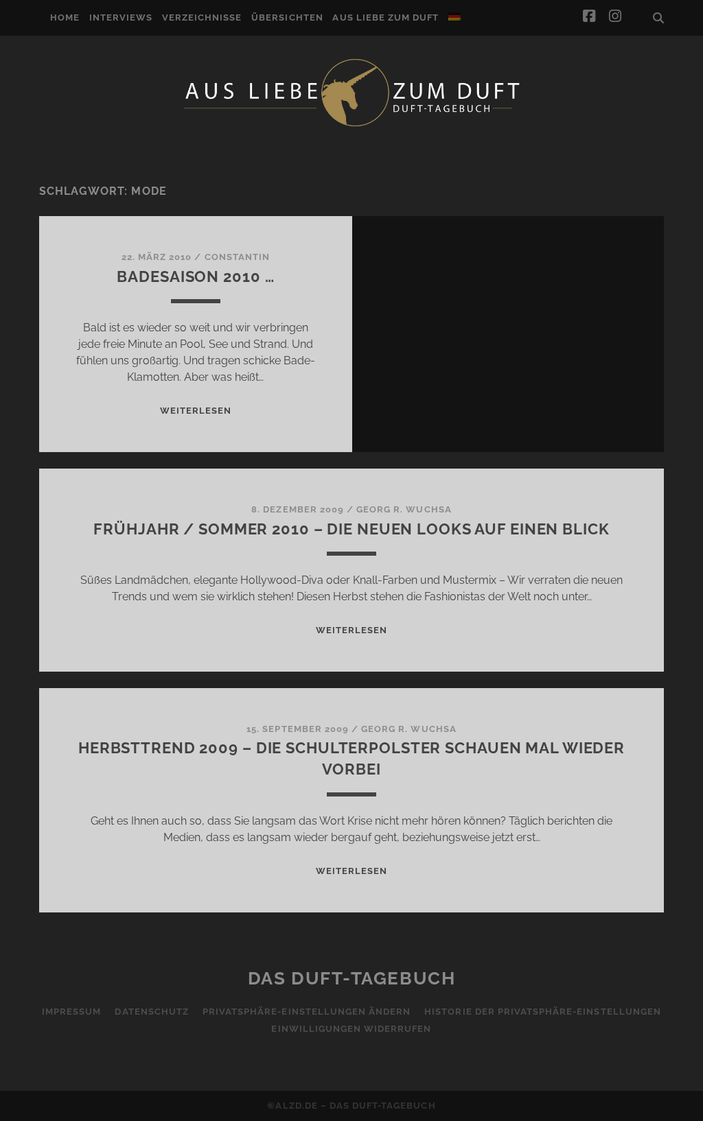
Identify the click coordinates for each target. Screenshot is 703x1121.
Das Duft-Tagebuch (352, 978)
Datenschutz (151, 1011)
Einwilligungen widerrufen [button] (351, 1029)
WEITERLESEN (195, 410)
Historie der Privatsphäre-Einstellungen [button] (542, 1011)
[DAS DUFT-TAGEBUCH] (351, 125)
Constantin (237, 257)
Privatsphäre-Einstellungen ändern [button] (307, 1011)
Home (65, 17)
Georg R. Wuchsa (404, 509)
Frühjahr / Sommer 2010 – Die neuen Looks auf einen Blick (351, 529)
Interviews (120, 17)
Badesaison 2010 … (195, 276)
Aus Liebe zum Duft (385, 17)
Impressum (71, 1011)
